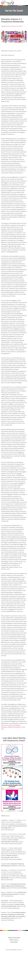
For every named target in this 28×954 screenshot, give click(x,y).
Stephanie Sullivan (17, 26)
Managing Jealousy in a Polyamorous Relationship (12, 20)
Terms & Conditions (14, 937)
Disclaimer (14, 942)
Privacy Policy (14, 939)
